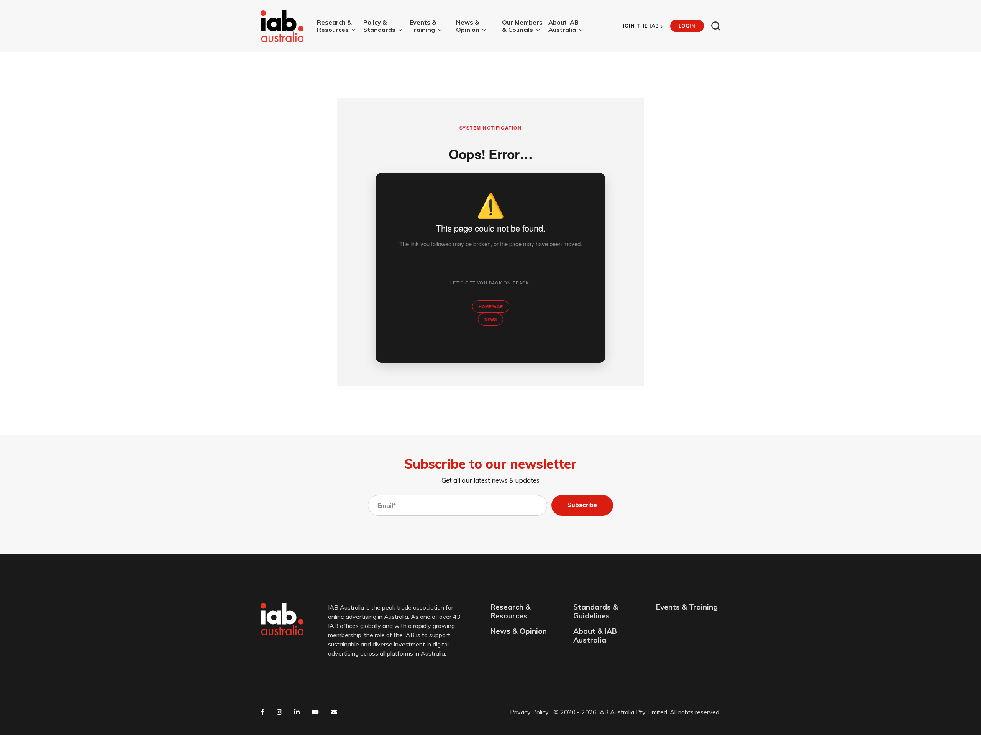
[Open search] (715, 26)
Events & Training (423, 26)
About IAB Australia (563, 26)
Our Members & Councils (522, 26)
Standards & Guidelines (595, 611)
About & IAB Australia (595, 636)
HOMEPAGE (491, 306)
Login (687, 26)
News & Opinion (467, 26)
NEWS (490, 319)
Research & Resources (334, 26)
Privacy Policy (529, 712)
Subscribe (582, 505)
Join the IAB (643, 26)
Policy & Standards (379, 26)
